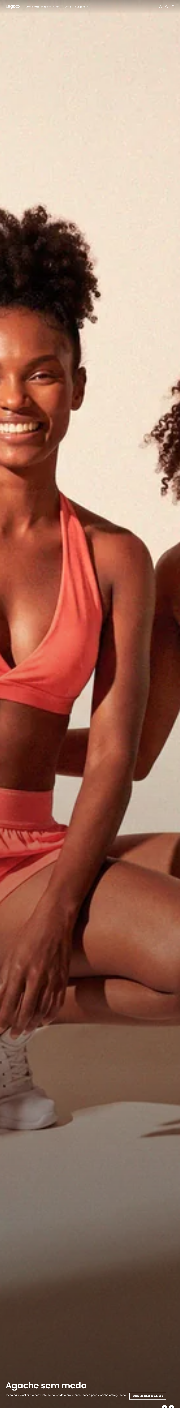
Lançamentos (32, 6)
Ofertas (68, 6)
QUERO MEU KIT (62, 1396)
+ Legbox (80, 6)
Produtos (46, 6)
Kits (58, 6)
